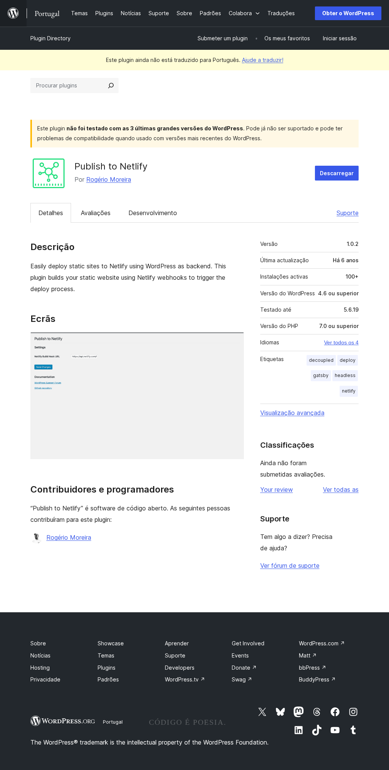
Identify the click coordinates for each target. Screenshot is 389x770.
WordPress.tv (185, 679)
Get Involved (248, 643)
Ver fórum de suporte (289, 565)
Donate (244, 667)
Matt (308, 655)
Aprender (177, 643)
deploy (348, 360)
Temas (106, 655)
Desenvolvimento (152, 213)
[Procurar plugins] (111, 85)
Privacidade (45, 679)
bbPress (312, 667)
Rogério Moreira (108, 179)
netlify (349, 391)
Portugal (113, 722)
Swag (242, 679)
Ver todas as (341, 489)
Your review (276, 489)
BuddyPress (317, 679)
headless (345, 375)
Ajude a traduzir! (262, 60)
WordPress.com (322, 643)
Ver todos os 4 (341, 342)
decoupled (321, 360)
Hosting (40, 667)
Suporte (348, 213)
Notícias (40, 655)
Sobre (38, 643)
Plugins (106, 667)
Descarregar (337, 173)
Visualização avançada (292, 413)
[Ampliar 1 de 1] (233, 342)
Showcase (111, 643)
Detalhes (50, 213)
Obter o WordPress (348, 13)
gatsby (321, 375)
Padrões (108, 679)
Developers (179, 667)
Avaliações (96, 213)
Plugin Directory (50, 38)
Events (240, 655)
